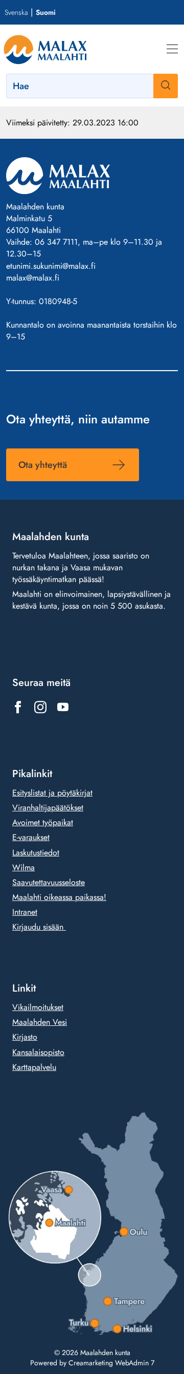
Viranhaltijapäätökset (47, 807)
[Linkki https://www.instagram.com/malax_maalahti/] (40, 707)
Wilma (23, 867)
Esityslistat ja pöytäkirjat (52, 793)
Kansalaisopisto (38, 1052)
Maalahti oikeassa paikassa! (59, 897)
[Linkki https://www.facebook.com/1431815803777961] (18, 707)
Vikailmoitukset (37, 1007)
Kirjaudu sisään (39, 927)
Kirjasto (24, 1037)
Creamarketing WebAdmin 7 (111, 1363)
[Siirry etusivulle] (45, 49)
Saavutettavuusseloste (48, 882)
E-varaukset (31, 837)
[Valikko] (172, 49)
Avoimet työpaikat (42, 822)
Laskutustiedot (35, 852)
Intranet (24, 912)
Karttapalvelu (34, 1067)
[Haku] (165, 86)
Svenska (16, 12)
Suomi (46, 12)
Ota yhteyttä (42, 464)
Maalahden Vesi (39, 1022)
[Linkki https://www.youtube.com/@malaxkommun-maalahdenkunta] (63, 707)
